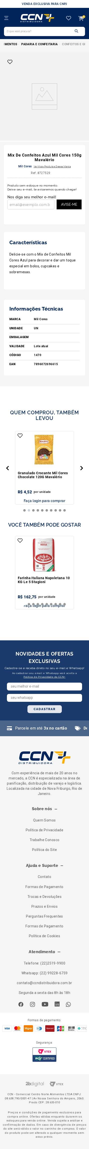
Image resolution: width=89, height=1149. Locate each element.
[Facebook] (21, 1005)
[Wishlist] (68, 18)
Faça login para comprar (44, 501)
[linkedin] (57, 1004)
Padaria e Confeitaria (39, 44)
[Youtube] (45, 1005)
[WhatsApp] (68, 1005)
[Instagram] (32, 1005)
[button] (7, 468)
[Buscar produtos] (76, 31)
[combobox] (44, 31)
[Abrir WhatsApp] (76, 1136)
